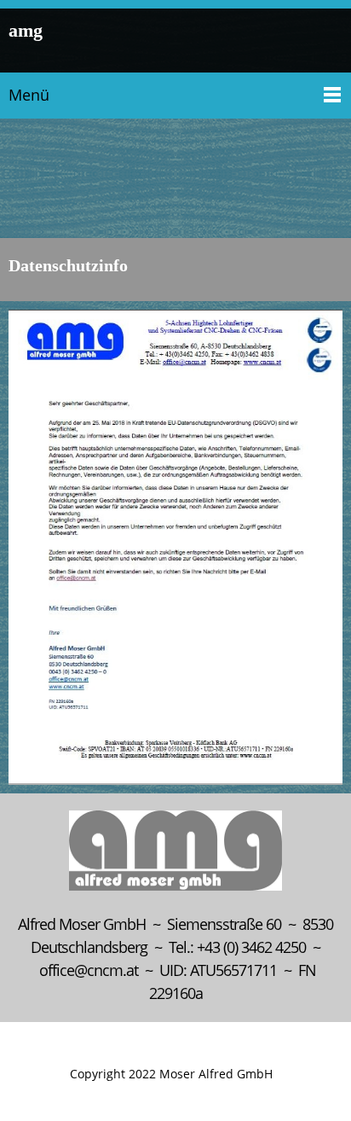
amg (26, 31)
